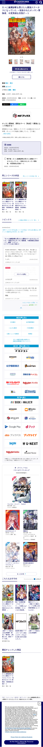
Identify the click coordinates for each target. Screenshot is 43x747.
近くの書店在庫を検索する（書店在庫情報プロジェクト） (21, 340)
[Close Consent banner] (39, 703)
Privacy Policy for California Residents (21, 737)
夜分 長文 (9, 83)
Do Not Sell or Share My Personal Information (18, 728)
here (34, 714)
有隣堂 (30, 334)
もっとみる (20, 574)
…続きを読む (6, 133)
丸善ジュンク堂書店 (13, 334)
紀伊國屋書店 (30, 322)
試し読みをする (23, 69)
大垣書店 (12, 322)
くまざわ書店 (13, 328)
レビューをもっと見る (29, 302)
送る (23, 104)
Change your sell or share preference (15, 731)
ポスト (7, 104)
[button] (36, 63)
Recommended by (29, 579)
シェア (15, 104)
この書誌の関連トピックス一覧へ (27, 220)
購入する (21, 77)
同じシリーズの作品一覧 (30, 176)
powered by (25, 305)
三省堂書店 (30, 328)
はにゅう (8, 86)
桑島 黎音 (12, 90)
